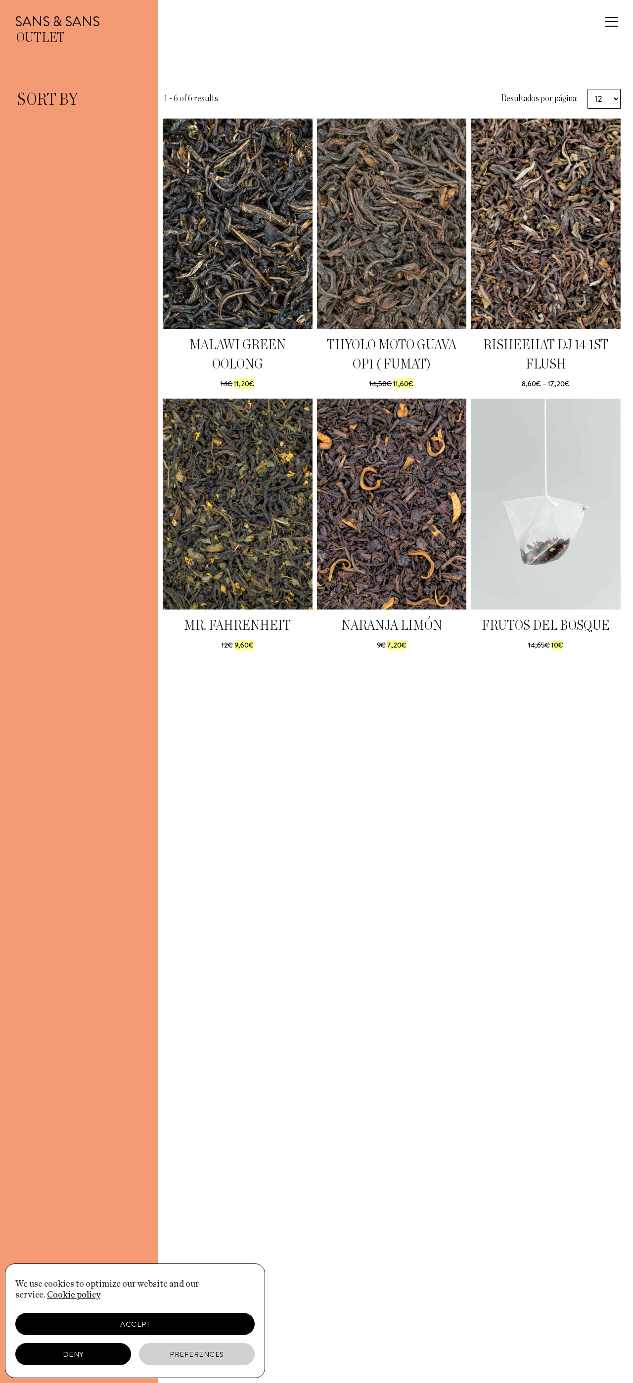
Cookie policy (73, 1295)
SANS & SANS (57, 22)
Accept (135, 1324)
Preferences (197, 1354)
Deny (73, 1354)
